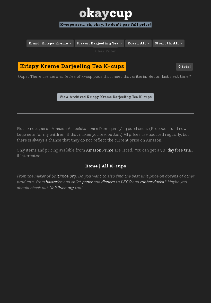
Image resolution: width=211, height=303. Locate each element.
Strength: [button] (167, 43)
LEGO (126, 181)
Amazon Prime (99, 150)
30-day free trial (175, 150)
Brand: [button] (48, 43)
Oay (105, 13)
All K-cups (114, 166)
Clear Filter (105, 51)
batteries (54, 181)
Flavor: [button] (97, 43)
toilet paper (81, 181)
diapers (108, 181)
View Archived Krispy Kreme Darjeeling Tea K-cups (105, 97)
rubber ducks (152, 181)
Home (91, 166)
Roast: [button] (137, 43)
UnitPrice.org (63, 176)
